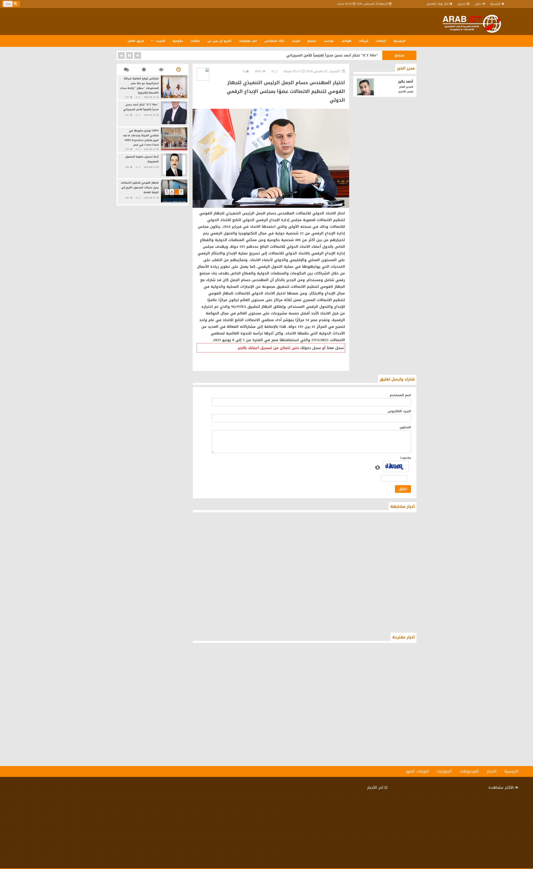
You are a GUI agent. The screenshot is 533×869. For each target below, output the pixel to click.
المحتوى (405, 427)
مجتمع (312, 41)
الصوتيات (444, 771)
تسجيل (461, 4)
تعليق (403, 489)
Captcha (405, 458)
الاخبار (492, 771)
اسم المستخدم (400, 395)
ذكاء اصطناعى (274, 41)
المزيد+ (159, 41)
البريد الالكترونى (399, 411)
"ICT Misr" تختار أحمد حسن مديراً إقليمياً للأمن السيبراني (332, 55)
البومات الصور (417, 771)
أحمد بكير (405, 81)
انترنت (296, 41)
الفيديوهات (469, 771)
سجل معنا (335, 347)
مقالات (195, 41)
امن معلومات (248, 41)
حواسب (329, 41)
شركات (363, 41)
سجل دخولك (310, 347)
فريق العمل (135, 41)
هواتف (346, 41)
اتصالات (381, 41)
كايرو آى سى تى (219, 41)
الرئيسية (495, 4)
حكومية (177, 41)
